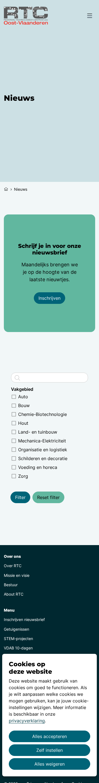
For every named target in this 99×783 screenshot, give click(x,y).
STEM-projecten (18, 638)
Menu (9, 610)
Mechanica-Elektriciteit (42, 441)
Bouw (24, 405)
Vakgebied (22, 389)
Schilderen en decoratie (42, 458)
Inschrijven (49, 298)
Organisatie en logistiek (42, 449)
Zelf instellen (49, 750)
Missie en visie (16, 575)
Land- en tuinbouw (37, 432)
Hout (23, 423)
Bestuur (11, 584)
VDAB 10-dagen (18, 648)
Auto (23, 396)
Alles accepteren (49, 736)
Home (6, 188)
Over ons (12, 556)
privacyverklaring (27, 720)
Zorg (23, 476)
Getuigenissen (16, 629)
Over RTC (12, 565)
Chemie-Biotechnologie (42, 414)
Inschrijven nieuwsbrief (24, 619)
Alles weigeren (49, 764)
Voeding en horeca (37, 467)
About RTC (13, 594)
